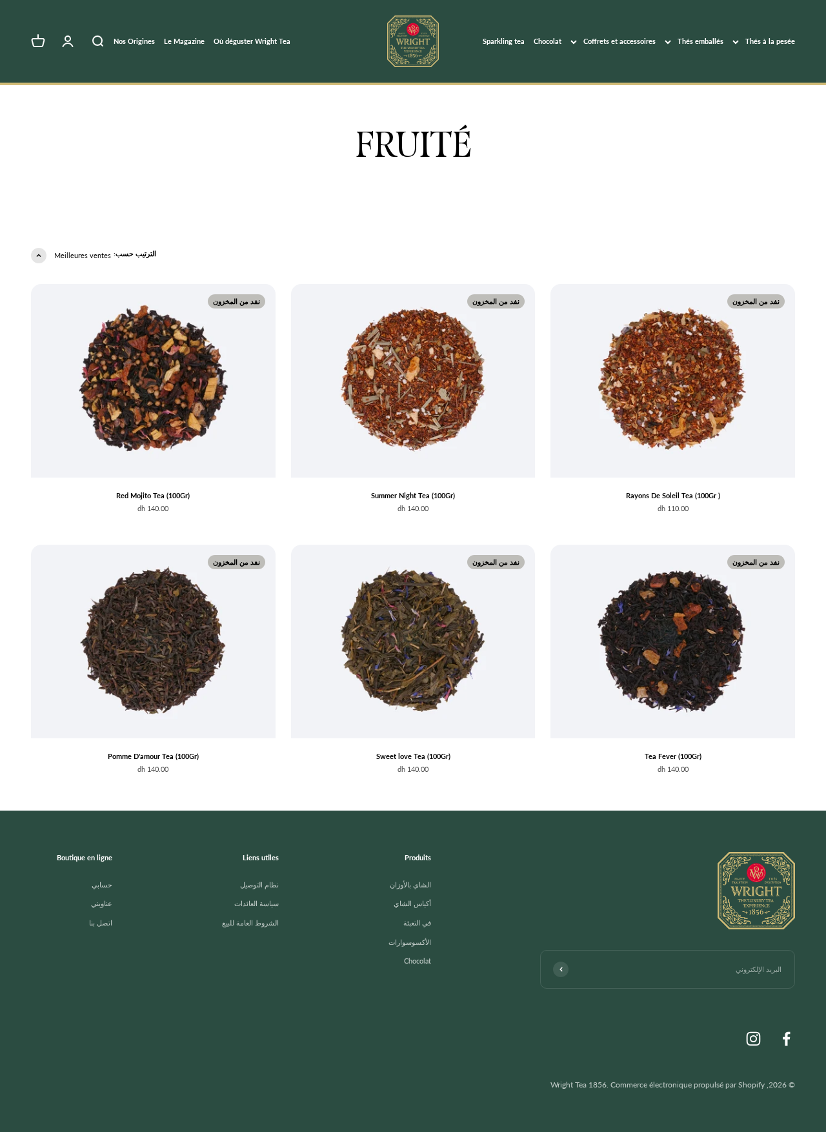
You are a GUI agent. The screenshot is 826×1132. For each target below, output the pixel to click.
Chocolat (547, 41)
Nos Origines (134, 41)
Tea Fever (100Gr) (673, 756)
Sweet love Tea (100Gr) (413, 756)
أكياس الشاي (412, 903)
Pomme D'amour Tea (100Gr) (153, 756)
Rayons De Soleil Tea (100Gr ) (673, 495)
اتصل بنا (100, 922)
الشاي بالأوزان (410, 884)
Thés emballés (700, 41)
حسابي (102, 884)
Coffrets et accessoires (619, 41)
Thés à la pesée (770, 41)
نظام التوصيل (259, 884)
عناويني (101, 903)
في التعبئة (417, 922)
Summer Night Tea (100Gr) (413, 495)
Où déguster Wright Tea (252, 41)
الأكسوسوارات (409, 942)
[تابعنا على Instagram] (753, 1038)
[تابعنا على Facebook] (786, 1038)
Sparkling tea (504, 41)
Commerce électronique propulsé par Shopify (687, 1084)
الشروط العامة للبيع (250, 922)
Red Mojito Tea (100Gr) (153, 495)
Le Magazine (184, 41)
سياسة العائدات (256, 903)
